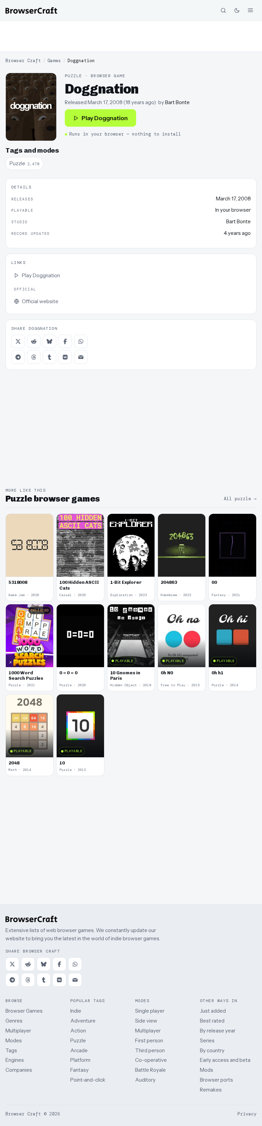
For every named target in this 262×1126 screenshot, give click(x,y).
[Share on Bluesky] (49, 341)
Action (78, 1030)
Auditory (145, 1079)
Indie (75, 1011)
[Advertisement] (131, 36)
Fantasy (79, 1070)
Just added (213, 1011)
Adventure (83, 1020)
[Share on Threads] (34, 357)
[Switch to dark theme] (237, 10)
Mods (206, 1070)
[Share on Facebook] (65, 341)
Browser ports (216, 1079)
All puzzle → (240, 499)
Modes (13, 1040)
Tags (11, 1050)
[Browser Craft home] (31, 10)
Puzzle (78, 1040)
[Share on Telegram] (18, 357)
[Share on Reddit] (34, 341)
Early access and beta (225, 1060)
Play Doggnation (105, 118)
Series (207, 1040)
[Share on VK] (65, 357)
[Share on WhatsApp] (81, 341)
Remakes (211, 1089)
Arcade (79, 1050)
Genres (14, 1020)
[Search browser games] (223, 10)
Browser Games (24, 1011)
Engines (14, 1060)
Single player (149, 1011)
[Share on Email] (81, 357)
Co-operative (151, 1060)
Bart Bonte (177, 102)
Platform (80, 1060)
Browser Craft (23, 61)
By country (212, 1050)
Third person (150, 1050)
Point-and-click (87, 1079)
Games (54, 61)
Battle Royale (150, 1070)
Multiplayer (18, 1030)
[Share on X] (18, 341)
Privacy (247, 1114)
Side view (146, 1020)
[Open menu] (250, 10)
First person (149, 1040)
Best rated (212, 1020)
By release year (217, 1030)
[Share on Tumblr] (49, 357)
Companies (18, 1070)
